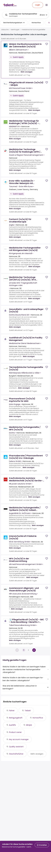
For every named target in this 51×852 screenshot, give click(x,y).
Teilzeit (28, 710)
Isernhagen (15, 29)
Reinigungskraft (15, 718)
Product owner (15, 732)
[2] (34, 650)
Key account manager (19, 739)
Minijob (29, 725)
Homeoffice (38, 718)
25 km (42, 15)
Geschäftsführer (16, 754)
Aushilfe (12, 725)
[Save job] (46, 44)
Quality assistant (16, 746)
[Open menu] (46, 4)
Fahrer (11, 710)
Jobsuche (5, 29)
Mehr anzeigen (26, 72)
